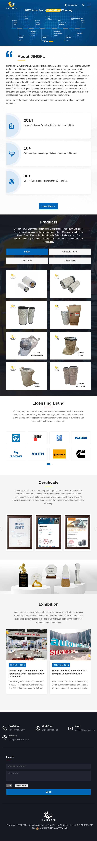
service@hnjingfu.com (85, 730)
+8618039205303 (50, 730)
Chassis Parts (69, 251)
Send (48, 792)
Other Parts (70, 260)
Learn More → (48, 206)
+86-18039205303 (17, 730)
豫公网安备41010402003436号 (54, 828)
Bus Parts (27, 260)
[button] (44, 41)
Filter (27, 251)
